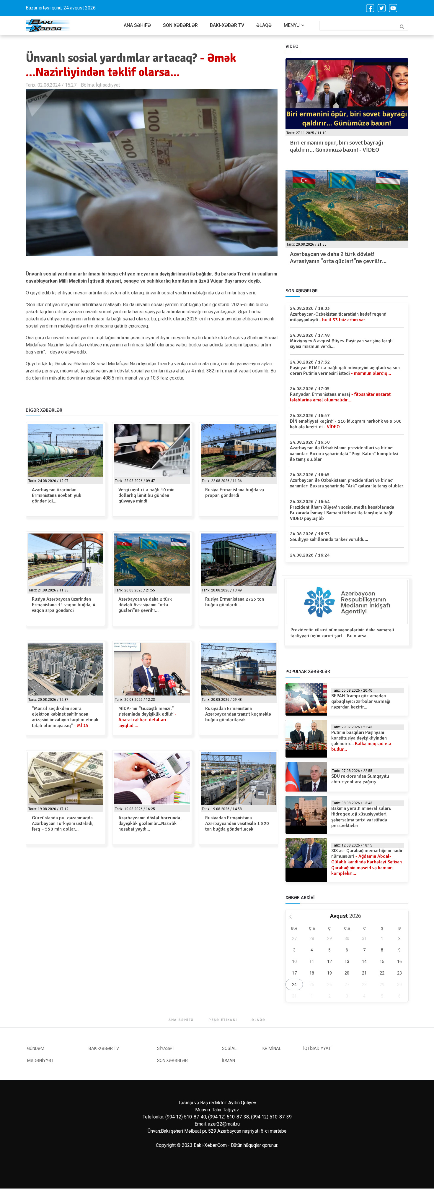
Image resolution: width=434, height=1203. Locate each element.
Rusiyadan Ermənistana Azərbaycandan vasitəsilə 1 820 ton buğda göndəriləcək (237, 823)
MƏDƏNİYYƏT (40, 1060)
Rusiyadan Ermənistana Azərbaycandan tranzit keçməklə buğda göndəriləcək (238, 714)
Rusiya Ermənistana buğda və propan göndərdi (234, 492)
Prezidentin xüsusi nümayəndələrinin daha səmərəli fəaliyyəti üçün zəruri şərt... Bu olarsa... (342, 632)
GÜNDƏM (35, 1048)
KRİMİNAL (271, 1048)
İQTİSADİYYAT (317, 1048)
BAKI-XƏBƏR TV (227, 25)
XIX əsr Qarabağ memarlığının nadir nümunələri (367, 862)
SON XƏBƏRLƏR (180, 25)
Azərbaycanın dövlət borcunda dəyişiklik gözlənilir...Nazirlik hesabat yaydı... (149, 823)
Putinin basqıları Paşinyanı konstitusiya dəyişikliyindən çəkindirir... (361, 741)
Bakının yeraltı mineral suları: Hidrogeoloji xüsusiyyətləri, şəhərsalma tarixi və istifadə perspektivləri (361, 817)
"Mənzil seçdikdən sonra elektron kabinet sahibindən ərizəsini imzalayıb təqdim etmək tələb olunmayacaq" (65, 717)
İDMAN (228, 1060)
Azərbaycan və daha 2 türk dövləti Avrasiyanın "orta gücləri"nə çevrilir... (145, 604)
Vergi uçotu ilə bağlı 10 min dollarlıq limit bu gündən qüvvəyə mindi (146, 495)
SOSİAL (229, 1048)
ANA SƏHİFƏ (137, 25)
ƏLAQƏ (264, 25)
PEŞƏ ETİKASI (222, 1020)
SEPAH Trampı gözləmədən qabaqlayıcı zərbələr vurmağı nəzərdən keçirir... (360, 701)
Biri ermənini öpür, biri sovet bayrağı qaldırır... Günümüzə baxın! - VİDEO (336, 146)
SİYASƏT (165, 1048)
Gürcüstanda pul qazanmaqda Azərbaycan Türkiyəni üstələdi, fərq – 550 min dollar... (63, 823)
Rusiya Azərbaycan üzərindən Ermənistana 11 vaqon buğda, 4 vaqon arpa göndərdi (63, 604)
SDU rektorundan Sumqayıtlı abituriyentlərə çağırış (360, 779)
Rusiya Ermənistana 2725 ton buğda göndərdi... (234, 602)
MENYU (292, 25)
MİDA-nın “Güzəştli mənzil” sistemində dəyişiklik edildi (147, 717)
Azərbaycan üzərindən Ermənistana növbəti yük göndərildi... (56, 495)
